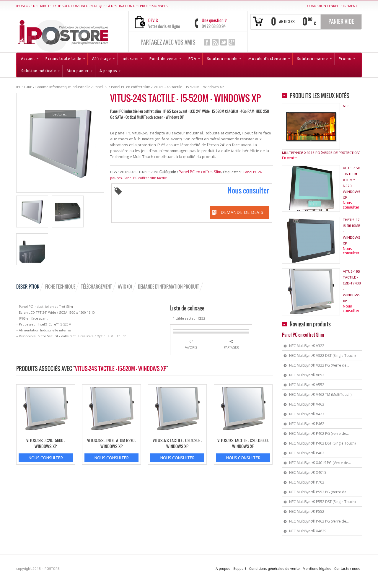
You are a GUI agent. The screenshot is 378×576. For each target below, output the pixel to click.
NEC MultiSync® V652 (306, 375)
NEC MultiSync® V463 (306, 404)
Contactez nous (347, 569)
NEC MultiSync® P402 (306, 452)
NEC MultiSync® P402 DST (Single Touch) (322, 443)
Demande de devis (242, 212)
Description (27, 286)
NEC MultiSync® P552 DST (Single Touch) (322, 501)
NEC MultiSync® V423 (306, 413)
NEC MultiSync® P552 (306, 511)
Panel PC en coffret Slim (200, 171)
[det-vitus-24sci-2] (68, 211)
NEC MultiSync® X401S (307, 472)
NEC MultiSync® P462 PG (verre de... (319, 521)
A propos (223, 569)
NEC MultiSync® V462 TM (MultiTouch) (320, 394)
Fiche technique (60, 286)
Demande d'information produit (168, 286)
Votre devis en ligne (164, 26)
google (232, 42)
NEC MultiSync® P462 (306, 423)
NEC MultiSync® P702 (306, 482)
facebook (207, 42)
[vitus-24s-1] (32, 211)
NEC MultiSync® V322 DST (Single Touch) (322, 355)
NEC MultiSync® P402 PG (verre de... (319, 433)
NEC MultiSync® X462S (307, 530)
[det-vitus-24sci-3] (32, 249)
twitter (223, 42)
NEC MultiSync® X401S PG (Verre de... (320, 462)
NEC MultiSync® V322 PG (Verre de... (319, 365)
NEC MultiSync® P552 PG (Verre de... (319, 491)
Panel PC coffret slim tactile (145, 177)
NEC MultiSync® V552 (306, 384)
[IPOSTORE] (63, 34)
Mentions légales (317, 569)
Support (239, 569)
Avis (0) (125, 286)
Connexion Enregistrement (332, 6)
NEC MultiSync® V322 (306, 345)
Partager (231, 347)
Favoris (191, 347)
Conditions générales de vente (274, 569)
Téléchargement (96, 286)
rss (215, 42)
